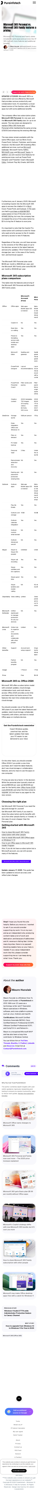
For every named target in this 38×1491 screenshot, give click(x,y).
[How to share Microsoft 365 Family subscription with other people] (19, 1248)
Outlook (23, 209)
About (18, 1440)
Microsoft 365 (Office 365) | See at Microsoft (16, 861)
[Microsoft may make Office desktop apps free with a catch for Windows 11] (19, 1281)
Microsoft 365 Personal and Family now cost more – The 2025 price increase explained (17, 1158)
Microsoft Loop (8, 152)
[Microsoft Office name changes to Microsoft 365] (19, 1111)
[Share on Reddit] (3, 92)
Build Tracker (18, 1435)
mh (27, 1487)
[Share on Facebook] (11, 92)
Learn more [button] (31, 1466)
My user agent (18, 1432)
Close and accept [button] (19, 1470)
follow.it (18, 1454)
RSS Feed (18, 1450)
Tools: (18, 1421)
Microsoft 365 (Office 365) (12, 1336)
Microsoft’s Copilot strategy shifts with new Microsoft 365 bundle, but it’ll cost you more (18, 1227)
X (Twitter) (18, 1457)
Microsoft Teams (24, 152)
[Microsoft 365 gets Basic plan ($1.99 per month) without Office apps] (19, 1180)
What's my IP (18, 1425)
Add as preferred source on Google (20, 1411)
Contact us (18, 1447)
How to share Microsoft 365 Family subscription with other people (15, 833)
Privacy (18, 1444)
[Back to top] (19, 1398)
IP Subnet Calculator (18, 1428)
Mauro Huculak (14, 46)
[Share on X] (7, 92)
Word (29, 206)
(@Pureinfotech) (25, 46)
